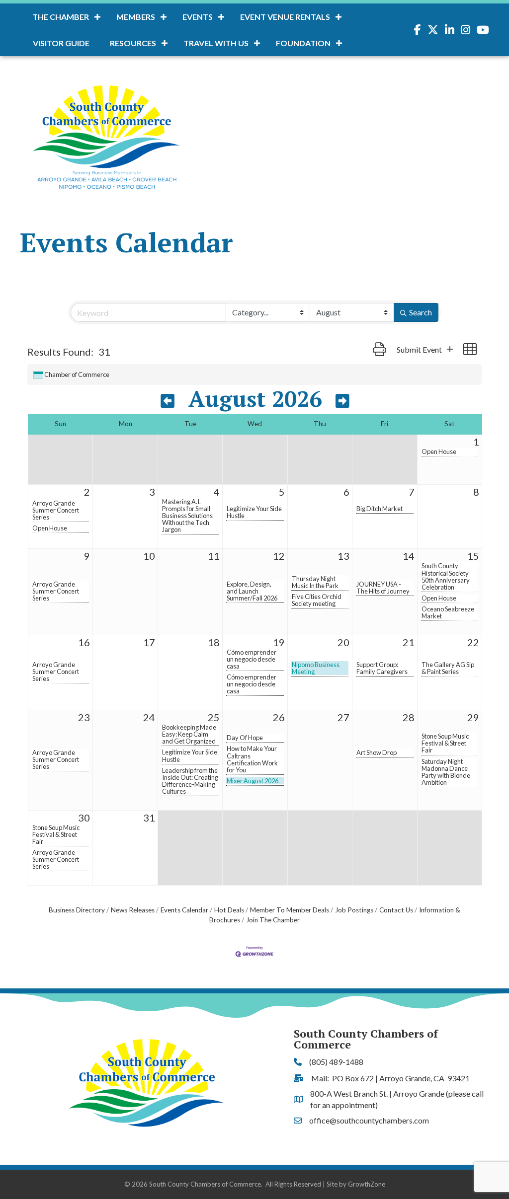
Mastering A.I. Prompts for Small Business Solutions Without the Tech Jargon (187, 515)
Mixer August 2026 (252, 780)
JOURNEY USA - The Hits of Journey (383, 588)
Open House (439, 451)
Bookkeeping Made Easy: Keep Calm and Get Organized (189, 734)
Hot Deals (229, 910)
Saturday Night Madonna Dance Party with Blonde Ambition (446, 772)
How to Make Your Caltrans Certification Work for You (252, 759)
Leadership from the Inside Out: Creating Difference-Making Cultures (190, 781)
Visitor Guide (61, 43)
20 (343, 642)
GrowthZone (366, 1184)
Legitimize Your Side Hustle (254, 512)
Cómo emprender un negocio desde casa (251, 659)
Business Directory (77, 910)
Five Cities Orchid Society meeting (316, 600)
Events (197, 16)
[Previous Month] (167, 400)
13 (343, 556)
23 (84, 717)
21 (409, 642)
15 (473, 556)
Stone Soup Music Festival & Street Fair (445, 743)
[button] (379, 349)
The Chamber (60, 16)
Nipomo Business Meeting (315, 668)
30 (84, 818)
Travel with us (216, 43)
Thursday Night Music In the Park (315, 582)
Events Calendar (184, 910)
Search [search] (420, 312)
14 (409, 556)
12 (279, 556)
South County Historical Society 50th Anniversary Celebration (446, 576)
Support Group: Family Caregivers (382, 668)
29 (473, 717)
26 (279, 717)
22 (473, 642)
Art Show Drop (376, 752)
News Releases (133, 910)
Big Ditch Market (379, 508)
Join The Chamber (273, 920)
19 (279, 642)
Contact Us (396, 910)
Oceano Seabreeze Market (448, 612)
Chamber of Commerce (76, 374)
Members (135, 16)
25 (214, 717)
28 (409, 717)
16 (84, 642)
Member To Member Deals (289, 910)
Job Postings (354, 910)
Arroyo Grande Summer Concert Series (55, 510)
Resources (133, 43)
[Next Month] (342, 400)
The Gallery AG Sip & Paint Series (448, 668)
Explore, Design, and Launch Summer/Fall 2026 (252, 591)
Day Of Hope (245, 737)
